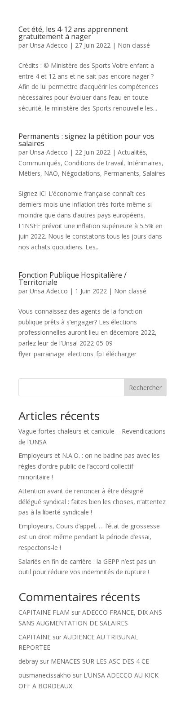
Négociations (81, 173)
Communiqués (39, 163)
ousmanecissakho (44, 675)
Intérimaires (144, 163)
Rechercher (145, 387)
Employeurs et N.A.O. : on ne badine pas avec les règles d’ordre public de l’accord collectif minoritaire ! (89, 466)
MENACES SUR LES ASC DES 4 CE (100, 661)
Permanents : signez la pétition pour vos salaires (86, 139)
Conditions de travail (93, 163)
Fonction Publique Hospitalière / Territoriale (72, 278)
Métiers (29, 173)
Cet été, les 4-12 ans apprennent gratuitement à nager (73, 32)
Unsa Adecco (49, 45)
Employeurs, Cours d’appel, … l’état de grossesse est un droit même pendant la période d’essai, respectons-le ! (89, 537)
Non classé (134, 45)
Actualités (132, 152)
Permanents (121, 173)
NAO (51, 173)
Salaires (154, 173)
